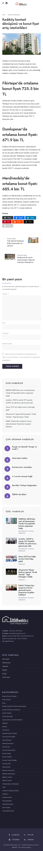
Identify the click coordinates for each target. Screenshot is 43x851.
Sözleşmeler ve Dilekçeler (10, 784)
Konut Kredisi (6, 753)
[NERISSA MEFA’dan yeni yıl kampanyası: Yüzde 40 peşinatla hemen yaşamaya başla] (11, 521)
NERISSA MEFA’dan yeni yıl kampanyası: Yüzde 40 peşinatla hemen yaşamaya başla (20, 393)
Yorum (5, 294)
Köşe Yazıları (6, 767)
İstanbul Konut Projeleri (9, 733)
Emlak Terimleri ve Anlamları (11, 710)
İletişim (4, 670)
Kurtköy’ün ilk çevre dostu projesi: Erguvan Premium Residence (26, 258)
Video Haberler (7, 801)
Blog (3, 703)
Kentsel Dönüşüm (14, 15)
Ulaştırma (5, 794)
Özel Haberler (15, 511)
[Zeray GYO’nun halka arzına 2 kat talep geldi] (11, 558)
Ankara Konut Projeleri (9, 696)
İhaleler (4, 726)
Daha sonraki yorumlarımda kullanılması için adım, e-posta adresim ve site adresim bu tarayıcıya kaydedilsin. (21, 357)
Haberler (21, 564)
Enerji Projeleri (6, 713)
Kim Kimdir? (6, 747)
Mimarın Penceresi (8, 770)
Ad (4, 323)
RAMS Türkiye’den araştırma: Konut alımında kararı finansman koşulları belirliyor (18, 424)
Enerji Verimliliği (7, 716)
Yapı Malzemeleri (7, 804)
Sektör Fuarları (7, 780)
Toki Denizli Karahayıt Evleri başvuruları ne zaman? (15, 242)
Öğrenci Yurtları (7, 777)
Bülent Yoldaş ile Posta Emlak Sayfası (14, 706)
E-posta (5, 333)
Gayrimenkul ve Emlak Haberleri (12, 720)
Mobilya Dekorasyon (8, 774)
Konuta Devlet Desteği (9, 760)
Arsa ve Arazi (6, 699)
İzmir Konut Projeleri (8, 736)
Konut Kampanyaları (8, 750)
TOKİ (3, 787)
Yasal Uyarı (6, 677)
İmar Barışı (5, 730)
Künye (4, 674)
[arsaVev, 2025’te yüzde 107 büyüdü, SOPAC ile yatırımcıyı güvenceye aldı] (11, 541)
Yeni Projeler (6, 807)
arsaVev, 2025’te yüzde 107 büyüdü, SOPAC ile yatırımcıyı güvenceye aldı (27, 542)
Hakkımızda (6, 663)
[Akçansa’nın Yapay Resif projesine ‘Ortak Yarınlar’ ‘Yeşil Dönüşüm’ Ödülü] (11, 572)
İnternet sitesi (7, 344)
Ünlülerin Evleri (7, 797)
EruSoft (14, 847)
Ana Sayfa (5, 659)
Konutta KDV (6, 763)
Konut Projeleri (7, 757)
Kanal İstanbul (6, 740)
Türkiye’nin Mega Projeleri (10, 790)
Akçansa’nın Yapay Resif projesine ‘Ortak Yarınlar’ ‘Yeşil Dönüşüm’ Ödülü (27, 573)
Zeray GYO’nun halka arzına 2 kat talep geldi (27, 559)
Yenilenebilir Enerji (8, 811)
